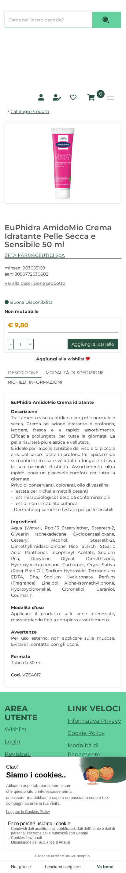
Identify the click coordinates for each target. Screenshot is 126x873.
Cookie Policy (86, 733)
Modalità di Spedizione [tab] (75, 372)
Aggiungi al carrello (93, 344)
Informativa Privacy (94, 720)
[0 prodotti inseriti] (90, 97)
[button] (11, 344)
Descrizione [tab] (23, 372)
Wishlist (16, 729)
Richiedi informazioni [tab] (35, 382)
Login (12, 741)
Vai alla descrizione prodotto (35, 283)
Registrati (18, 754)
